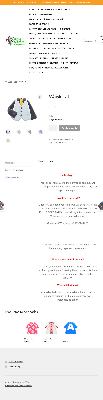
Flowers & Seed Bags (54, 43)
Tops (64, 142)
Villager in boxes (38, 58)
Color (51, 116)
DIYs (73, 33)
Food (71, 48)
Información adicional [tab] (14, 170)
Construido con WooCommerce (18, 385)
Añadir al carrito (69, 127)
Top (15, 81)
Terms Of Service (16, 361)
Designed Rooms (62, 38)
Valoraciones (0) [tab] (12, 177)
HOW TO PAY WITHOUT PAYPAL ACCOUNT (48, 68)
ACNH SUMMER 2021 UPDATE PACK (54, 9)
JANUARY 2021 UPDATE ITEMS (42, 29)
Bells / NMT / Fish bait (40, 33)
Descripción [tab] (10, 162)
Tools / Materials (38, 38)
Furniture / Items (53, 48)
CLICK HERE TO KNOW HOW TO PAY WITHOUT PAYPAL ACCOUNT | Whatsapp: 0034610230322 (51, 2)
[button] (40, 97)
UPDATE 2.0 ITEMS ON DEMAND (43, 63)
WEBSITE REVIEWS (69, 63)
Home (32, 9)
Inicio (10, 81)
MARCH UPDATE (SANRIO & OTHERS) (46, 19)
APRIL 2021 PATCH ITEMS (40, 14)
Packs (61, 33)
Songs (32, 53)
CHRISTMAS (64, 29)
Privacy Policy (14, 366)
